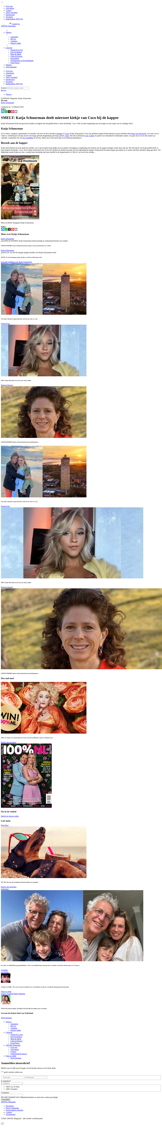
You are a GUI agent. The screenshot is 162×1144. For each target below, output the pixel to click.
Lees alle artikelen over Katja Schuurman (16, 262)
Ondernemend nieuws (18, 1054)
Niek (67, 136)
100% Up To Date (12, 1087)
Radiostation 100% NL (14, 19)
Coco (67, 134)
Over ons (9, 6)
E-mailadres (6, 1081)
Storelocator (10, 15)
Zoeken (4, 88)
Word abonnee (6, 1018)
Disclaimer (10, 1106)
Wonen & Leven (16, 1035)
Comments (5, 1093)
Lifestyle (9, 1032)
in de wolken (89, 136)
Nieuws (9, 94)
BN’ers (13, 1026)
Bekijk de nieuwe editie (10, 816)
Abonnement (10, 1114)
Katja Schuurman (7, 103)
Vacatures (9, 17)
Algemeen (5, 889)
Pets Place (5, 825)
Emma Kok (5, 324)
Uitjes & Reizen (16, 1041)
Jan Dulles (5, 972)
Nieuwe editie (6, 992)
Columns (4, 970)
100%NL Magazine (8, 26)
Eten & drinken (16, 1037)
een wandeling (27, 138)
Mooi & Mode (15, 1039)
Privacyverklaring (12, 1108)
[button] (10, 24)
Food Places (15, 1043)
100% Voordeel (11, 13)
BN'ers (3, 90)
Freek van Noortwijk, (139, 134)
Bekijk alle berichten (8, 742)
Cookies (9, 1112)
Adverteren (10, 8)
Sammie (59, 134)
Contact (9, 10)
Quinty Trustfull (7, 994)
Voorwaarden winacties (14, 1110)
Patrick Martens (19, 994)
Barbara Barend (7, 385)
